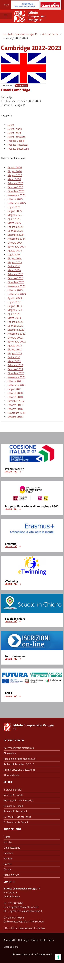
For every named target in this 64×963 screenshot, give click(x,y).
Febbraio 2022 (15, 365)
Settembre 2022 (17, 341)
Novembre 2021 (16, 377)
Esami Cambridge (15, 90)
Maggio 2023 (15, 310)
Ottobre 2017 (15, 405)
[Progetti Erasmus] (25, 4)
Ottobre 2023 (15, 290)
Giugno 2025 (15, 211)
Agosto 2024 (15, 250)
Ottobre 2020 (15, 393)
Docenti (8, 864)
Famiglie (8, 858)
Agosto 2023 (15, 298)
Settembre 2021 (17, 385)
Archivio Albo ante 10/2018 (19, 764)
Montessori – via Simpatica (18, 800)
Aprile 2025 (14, 219)
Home (7, 837)
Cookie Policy (47, 940)
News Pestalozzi (16, 137)
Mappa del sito (11, 947)
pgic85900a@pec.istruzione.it (26, 911)
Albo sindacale (11, 775)
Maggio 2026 (15, 175)
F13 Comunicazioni (42, 954)
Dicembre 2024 (16, 235)
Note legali (23, 940)
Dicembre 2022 (16, 330)
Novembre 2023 (16, 286)
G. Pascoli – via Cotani (16, 822)
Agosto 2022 (15, 345)
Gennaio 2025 (15, 231)
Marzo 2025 (14, 223)
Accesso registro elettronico (19, 748)
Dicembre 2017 (16, 401)
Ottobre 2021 (15, 381)
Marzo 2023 (14, 318)
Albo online (10, 753)
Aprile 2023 (14, 314)
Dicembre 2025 (16, 191)
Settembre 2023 (17, 294)
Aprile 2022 (14, 357)
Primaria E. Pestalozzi (15, 811)
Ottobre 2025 (15, 199)
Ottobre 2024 (15, 243)
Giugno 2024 (15, 258)
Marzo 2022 (14, 361)
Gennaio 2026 (15, 187)
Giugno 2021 (15, 389)
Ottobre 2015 (15, 417)
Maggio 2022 (15, 353)
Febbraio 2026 (15, 183)
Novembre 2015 (16, 413)
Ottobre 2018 (15, 397)
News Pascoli (21, 85)
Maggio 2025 (15, 215)
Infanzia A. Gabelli (13, 795)
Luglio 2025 (14, 207)
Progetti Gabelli (16, 141)
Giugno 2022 (15, 349)
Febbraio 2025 (15, 227)
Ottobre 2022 (15, 338)
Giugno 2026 (15, 171)
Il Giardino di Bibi (12, 790)
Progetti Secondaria (18, 149)
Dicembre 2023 (16, 282)
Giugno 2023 (15, 306)
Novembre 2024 (16, 239)
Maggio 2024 (15, 262)
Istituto (7, 842)
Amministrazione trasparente (19, 770)
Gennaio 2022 (15, 369)
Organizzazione (12, 848)
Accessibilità (10, 940)
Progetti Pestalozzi (18, 145)
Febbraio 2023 (15, 322)
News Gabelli (15, 129)
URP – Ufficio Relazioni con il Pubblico (24, 928)
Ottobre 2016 (15, 409)
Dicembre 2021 (16, 373)
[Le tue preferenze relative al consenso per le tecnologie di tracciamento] (58, 957)
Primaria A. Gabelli (13, 806)
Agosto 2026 (15, 167)
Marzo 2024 (14, 270)
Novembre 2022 (16, 334)
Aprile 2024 (14, 266)
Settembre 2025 (17, 203)
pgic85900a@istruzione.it (25, 907)
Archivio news (11, 875)
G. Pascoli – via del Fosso (17, 817)
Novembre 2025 (16, 195)
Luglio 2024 (14, 254)
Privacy (34, 940)
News (11, 125)
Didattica (8, 853)
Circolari (8, 869)
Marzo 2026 (14, 179)
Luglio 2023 (14, 302)
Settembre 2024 (17, 247)
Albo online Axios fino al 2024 (20, 759)
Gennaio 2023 (15, 326)
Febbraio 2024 (15, 274)
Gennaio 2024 (15, 278)
